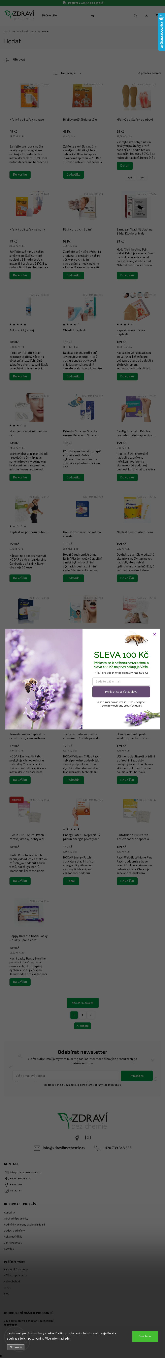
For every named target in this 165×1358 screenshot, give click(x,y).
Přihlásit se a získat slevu (121, 692)
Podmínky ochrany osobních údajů (121, 705)
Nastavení (16, 1347)
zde (67, 1339)
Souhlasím (145, 1336)
